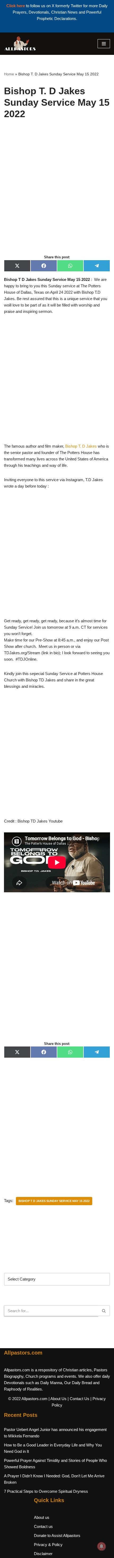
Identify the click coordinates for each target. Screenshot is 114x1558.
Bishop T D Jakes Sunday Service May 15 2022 (54, 1201)
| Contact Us (78, 1398)
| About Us (58, 1398)
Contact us (43, 1526)
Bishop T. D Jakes (81, 446)
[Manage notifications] (101, 1546)
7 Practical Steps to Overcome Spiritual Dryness (46, 1491)
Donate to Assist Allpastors (57, 1535)
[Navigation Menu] (104, 43)
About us (41, 1517)
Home (9, 74)
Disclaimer (43, 1553)
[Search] (104, 1310)
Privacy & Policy (48, 1544)
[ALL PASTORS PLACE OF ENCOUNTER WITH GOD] (20, 43)
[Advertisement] (57, 193)
